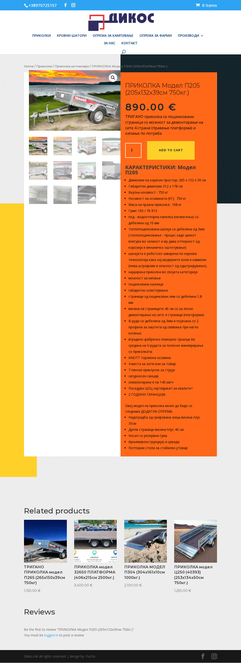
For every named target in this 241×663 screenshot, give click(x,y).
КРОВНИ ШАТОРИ (72, 36)
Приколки (44, 66)
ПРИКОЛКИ (41, 36)
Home (29, 66)
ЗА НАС (109, 43)
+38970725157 (42, 5)
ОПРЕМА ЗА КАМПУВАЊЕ (113, 36)
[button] (113, 77)
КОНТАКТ (129, 43)
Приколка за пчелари (72, 66)
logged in (51, 635)
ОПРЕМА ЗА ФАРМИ (156, 36)
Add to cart (171, 150)
